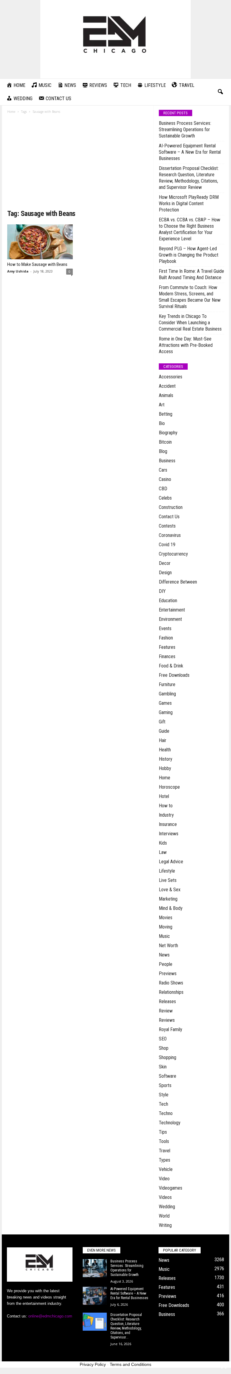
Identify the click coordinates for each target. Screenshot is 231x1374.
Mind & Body (171, 908)
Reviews (167, 1020)
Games (165, 703)
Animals (166, 395)
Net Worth (168, 945)
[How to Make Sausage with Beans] (40, 241)
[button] (220, 92)
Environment (170, 619)
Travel (164, 1151)
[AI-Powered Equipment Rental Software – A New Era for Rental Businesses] (95, 1296)
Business (167, 461)
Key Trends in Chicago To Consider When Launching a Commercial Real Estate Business (190, 322)
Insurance (168, 824)
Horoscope (169, 787)
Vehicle (166, 1169)
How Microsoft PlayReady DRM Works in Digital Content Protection (189, 203)
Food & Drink (171, 666)
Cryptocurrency (173, 554)
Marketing (168, 899)
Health (165, 750)
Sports (165, 1085)
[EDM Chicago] (115, 39)
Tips (163, 1132)
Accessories (170, 377)
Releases (167, 1001)
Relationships (171, 992)
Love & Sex (169, 889)
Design (165, 572)
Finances (167, 656)
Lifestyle (167, 871)
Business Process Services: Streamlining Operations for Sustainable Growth (185, 129)
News (164, 955)
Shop (163, 1048)
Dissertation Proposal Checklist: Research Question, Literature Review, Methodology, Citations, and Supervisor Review (189, 177)
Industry (166, 815)
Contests (167, 526)
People (165, 964)
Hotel (164, 796)
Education (168, 600)
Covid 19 (167, 544)
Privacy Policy (93, 1364)
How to (166, 806)
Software (167, 1076)
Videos (165, 1197)
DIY (162, 591)
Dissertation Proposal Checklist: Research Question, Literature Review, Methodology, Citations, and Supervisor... (126, 1326)
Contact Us (169, 516)
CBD (163, 488)
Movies (165, 917)
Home (11, 111)
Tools (164, 1141)
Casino (165, 479)
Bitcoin (165, 442)
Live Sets (168, 880)
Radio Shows (171, 983)
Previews (168, 973)
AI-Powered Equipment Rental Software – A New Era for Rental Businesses (190, 152)
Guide (164, 731)
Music (164, 936)
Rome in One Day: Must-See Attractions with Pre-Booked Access (186, 345)
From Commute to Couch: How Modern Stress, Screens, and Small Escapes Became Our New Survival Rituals (189, 297)
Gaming (166, 712)
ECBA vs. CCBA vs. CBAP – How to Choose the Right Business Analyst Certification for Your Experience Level (189, 229)
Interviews (168, 833)
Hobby (165, 768)
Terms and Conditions (130, 1364)
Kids (163, 843)
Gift (162, 722)
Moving (165, 927)
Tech (163, 1104)
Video (164, 1178)
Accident (167, 386)
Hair (162, 740)
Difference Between (178, 582)
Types (164, 1160)
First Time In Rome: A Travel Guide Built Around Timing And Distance (191, 274)
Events (165, 628)
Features (167, 647)
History (165, 759)
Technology (169, 1123)
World (164, 1216)
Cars (163, 470)
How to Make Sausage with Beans (37, 264)
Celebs (165, 498)
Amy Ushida (18, 271)
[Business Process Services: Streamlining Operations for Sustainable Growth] (95, 1268)
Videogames (170, 1188)
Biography (168, 433)
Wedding (167, 1206)
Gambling (167, 694)
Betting (165, 414)
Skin (163, 1067)
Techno (166, 1113)
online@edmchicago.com (50, 1316)
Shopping (167, 1057)
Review (166, 1011)
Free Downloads (174, 675)
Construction (171, 507)
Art (162, 405)
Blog (163, 451)
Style (163, 1095)
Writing (165, 1225)
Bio (162, 423)
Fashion (166, 638)
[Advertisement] (77, 164)
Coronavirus (170, 535)
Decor (165, 563)
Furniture (167, 684)
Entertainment (172, 610)
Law (163, 852)
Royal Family (170, 1029)
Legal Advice (171, 861)
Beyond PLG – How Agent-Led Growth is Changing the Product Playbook (188, 255)
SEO (163, 1039)
